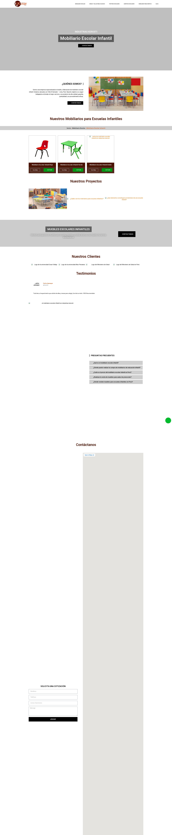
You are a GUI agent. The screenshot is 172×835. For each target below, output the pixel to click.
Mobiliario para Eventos (145, 3)
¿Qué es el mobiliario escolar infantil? (106, 363)
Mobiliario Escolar (80, 3)
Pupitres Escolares (114, 3)
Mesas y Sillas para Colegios (97, 3)
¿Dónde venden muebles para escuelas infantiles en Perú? (113, 382)
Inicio (69, 128)
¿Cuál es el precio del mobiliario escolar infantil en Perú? (112, 372)
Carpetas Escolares (129, 3)
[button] (35, 170)
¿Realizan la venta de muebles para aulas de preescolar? (112, 377)
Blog (157, 3)
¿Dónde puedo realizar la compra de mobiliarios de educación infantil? (116, 367)
